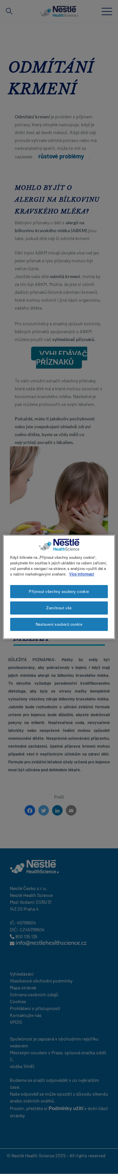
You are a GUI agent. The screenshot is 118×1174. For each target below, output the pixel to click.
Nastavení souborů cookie (59, 624)
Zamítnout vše (58, 607)
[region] (59, 587)
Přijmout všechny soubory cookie (59, 591)
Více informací (81, 574)
